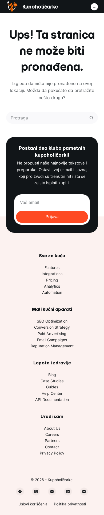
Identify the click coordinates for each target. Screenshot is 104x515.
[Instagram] (52, 492)
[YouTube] (84, 492)
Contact (52, 447)
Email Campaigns (52, 339)
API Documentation (52, 399)
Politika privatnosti (70, 504)
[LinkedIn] (68, 492)
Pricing (52, 280)
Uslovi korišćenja (32, 504)
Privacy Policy (52, 453)
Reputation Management (52, 346)
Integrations (52, 273)
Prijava (52, 216)
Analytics (52, 286)
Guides (52, 387)
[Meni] (94, 6)
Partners (52, 440)
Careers (52, 434)
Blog (52, 374)
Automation (52, 292)
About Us (52, 428)
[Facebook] (20, 492)
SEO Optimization (52, 321)
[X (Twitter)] (36, 492)
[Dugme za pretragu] (91, 118)
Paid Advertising (52, 333)
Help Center (52, 393)
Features (52, 267)
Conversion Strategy (52, 327)
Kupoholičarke (40, 7)
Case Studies (52, 381)
